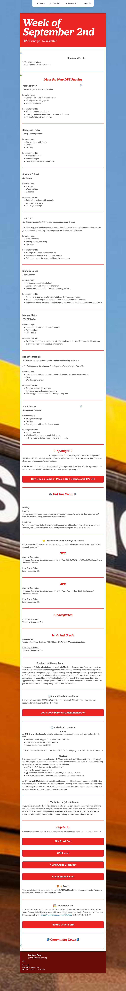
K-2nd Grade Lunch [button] (63, 876)
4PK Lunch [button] (63, 853)
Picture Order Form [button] (63, 924)
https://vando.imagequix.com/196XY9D (56, 915)
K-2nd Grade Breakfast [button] (63, 864)
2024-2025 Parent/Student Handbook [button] (63, 712)
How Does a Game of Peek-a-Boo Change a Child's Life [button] (63, 478)
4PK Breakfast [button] (63, 841)
